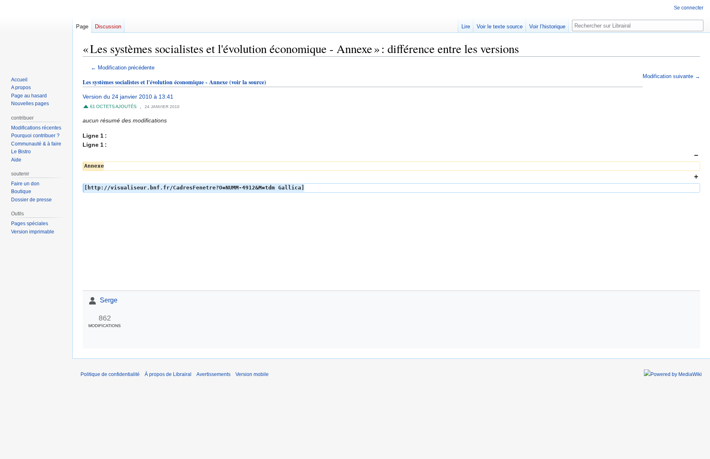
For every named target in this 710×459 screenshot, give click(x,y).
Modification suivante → (671, 76)
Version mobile (252, 374)
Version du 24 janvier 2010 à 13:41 (128, 96)
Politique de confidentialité (110, 374)
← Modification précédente (122, 68)
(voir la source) (247, 82)
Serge (109, 300)
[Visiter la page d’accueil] (36, 33)
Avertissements (213, 374)
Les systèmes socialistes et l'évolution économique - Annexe (155, 82)
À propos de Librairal (168, 374)
